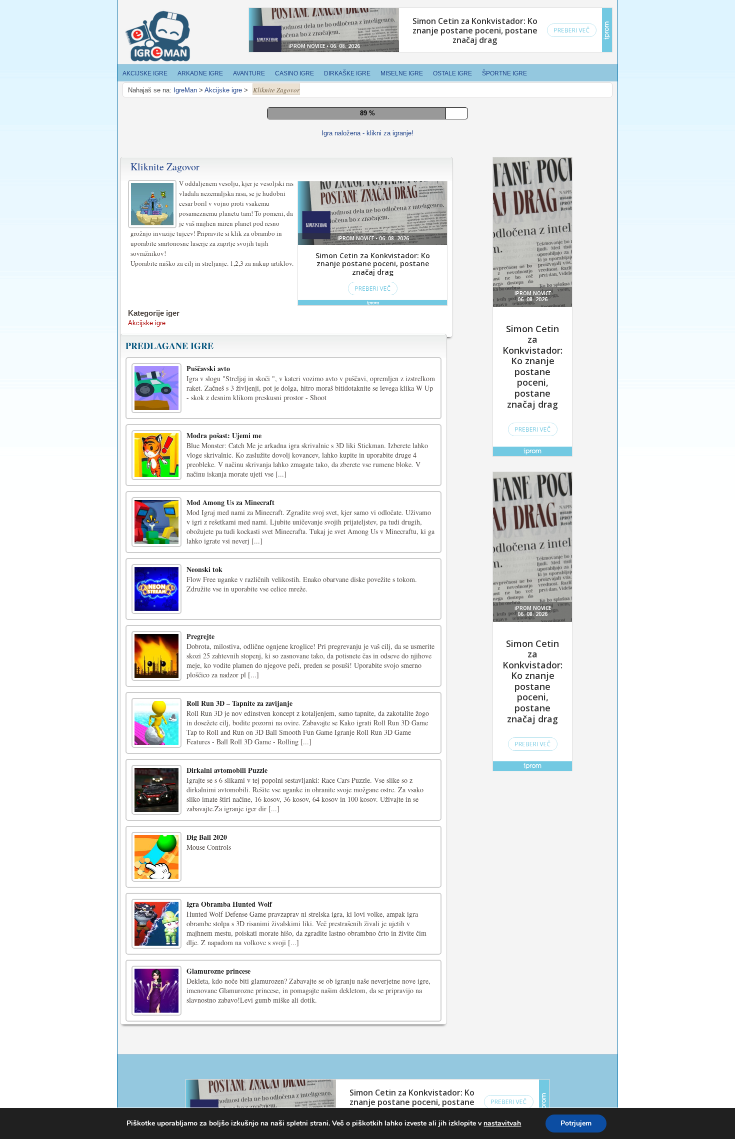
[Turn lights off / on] (362, 157)
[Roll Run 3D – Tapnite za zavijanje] (157, 753)
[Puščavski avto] (157, 419)
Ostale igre (452, 73)
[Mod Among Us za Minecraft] (157, 552)
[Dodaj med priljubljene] (384, 156)
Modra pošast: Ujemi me (224, 466)
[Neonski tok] (157, 619)
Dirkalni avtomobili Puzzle (227, 800)
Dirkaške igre (347, 73)
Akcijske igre (145, 73)
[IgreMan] (157, 36)
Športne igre (504, 73)
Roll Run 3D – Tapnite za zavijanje (239, 733)
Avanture (249, 73)
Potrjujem (576, 1123)
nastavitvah (502, 1123)
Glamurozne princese (218, 1001)
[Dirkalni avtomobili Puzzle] (157, 820)
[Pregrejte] (157, 686)
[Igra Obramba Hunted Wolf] (157, 954)
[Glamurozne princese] (157, 1021)
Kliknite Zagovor (165, 197)
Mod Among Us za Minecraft (230, 533)
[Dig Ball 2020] (157, 887)
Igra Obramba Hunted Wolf (229, 934)
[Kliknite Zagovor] (153, 233)
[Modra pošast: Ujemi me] (157, 486)
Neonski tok (204, 599)
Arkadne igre (200, 73)
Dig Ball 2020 (206, 867)
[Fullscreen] (340, 157)
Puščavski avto (208, 399)
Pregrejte (200, 666)
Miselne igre (401, 73)
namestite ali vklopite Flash (419, 123)
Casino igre (294, 73)
